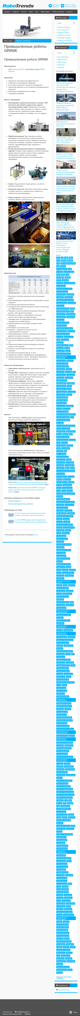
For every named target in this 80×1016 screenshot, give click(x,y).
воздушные (60, 369)
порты (68, 677)
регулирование (62, 754)
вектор (67, 348)
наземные (60, 578)
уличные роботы (62, 925)
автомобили (61, 286)
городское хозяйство (64, 389)
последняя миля (62, 680)
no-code (59, 272)
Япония (59, 973)
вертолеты (60, 351)
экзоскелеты (65, 956)
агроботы (60, 297)
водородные (61, 361)
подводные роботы (63, 660)
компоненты (69, 505)
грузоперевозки (62, 397)
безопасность (61, 326)
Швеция (69, 953)
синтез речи (61, 829)
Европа (65, 434)
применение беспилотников (62, 700)
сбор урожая (61, 812)
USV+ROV (60, 278)
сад (58, 806)
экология (69, 958)
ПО (73, 654)
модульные (61, 567)
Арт (37, 12)
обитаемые (61, 605)
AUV (58, 261)
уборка (59, 922)
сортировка (61, 843)
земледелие (61, 446)
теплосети (67, 895)
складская (70, 829)
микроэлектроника (63, 559)
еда (71, 434)
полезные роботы (63, 671)
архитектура (70, 314)
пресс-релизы (61, 691)
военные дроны (62, 364)
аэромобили (61, 317)
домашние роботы (63, 420)
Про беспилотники (70, 7)
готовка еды (61, 395)
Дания (59, 409)
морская (65, 570)
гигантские (68, 378)
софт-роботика (62, 849)
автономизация (62, 292)
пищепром (60, 654)
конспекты (68, 511)
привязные (60, 694)
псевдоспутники (62, 736)
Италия (59, 479)
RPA (63, 275)
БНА (58, 340)
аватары (65, 280)
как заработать (62, 482)
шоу (58, 956)
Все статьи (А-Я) (63, 30)
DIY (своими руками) (68, 263)
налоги (59, 585)
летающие (60, 530)
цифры (59, 947)
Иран (72, 468)
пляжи (68, 654)
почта (59, 685)
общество (60, 623)
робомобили (68, 767)
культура (66, 519)
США (69, 884)
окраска (59, 630)
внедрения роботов (63, 354)
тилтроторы (61, 906)
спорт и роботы (62, 867)
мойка (68, 567)
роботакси (60, 769)
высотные (60, 372)
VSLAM (67, 278)
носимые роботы (62, 602)
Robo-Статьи (62, 62)
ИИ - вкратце (61, 454)
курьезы (59, 522)
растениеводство (63, 751)
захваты (64, 443)
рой (70, 800)
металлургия (61, 556)
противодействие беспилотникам (63, 732)
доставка (60, 423)
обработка (69, 605)
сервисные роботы (63, 826)
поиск (73, 665)
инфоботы (60, 468)
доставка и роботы (63, 429)
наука (65, 585)
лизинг (68, 530)
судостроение (61, 884)
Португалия (61, 677)
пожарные (69, 663)
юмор (70, 970)
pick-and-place (69, 272)
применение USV (63, 697)
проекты (68, 709)
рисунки (67, 764)
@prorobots (56, 5)
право (64, 685)
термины (60, 898)
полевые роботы (62, 668)
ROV (58, 275)
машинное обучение (64, 544)
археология (61, 314)
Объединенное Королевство (62, 627)
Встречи (69, 12)
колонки (59, 496)
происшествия (62, 723)
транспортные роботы (64, 912)
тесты (59, 901)
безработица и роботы (64, 328)
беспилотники (61, 331)
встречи (68, 369)
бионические (68, 337)
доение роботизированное (66, 414)
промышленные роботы (65, 729)
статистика (60, 875)
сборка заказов (62, 815)
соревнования (62, 840)
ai (62, 258)
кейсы (59, 488)
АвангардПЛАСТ (18, 69)
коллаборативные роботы (65, 494)
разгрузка (60, 746)
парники (59, 646)
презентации (61, 688)
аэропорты (70, 317)
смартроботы (61, 837)
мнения (59, 561)
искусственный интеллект (65, 471)
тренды (59, 915)
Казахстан (67, 479)
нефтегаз (69, 591)
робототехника (62, 772)
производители (62, 712)
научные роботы (62, 588)
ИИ (65, 451)
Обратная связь (64, 990)
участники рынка (62, 927)
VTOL (59, 280)
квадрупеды (67, 485)
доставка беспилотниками (66, 426)
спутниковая (61, 870)
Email (69, 977)
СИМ (73, 826)
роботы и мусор (62, 784)
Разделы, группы (63, 32)
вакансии (60, 348)
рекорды (60, 764)
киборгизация (67, 488)
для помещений (62, 412)
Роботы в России (58, 12)
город (69, 386)
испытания (60, 474)
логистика (65, 533)
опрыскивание (62, 637)
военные (70, 361)
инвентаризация (62, 457)
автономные (61, 294)
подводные (60, 657)
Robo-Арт (61, 67)
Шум (30, 12)
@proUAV (55, 7)
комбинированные (63, 499)
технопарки (61, 904)
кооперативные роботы (65, 516)
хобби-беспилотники (64, 942)
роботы (59, 778)
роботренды (70, 775)
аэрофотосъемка (63, 323)
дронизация (61, 431)
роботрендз (61, 775)
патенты (59, 648)
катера (59, 485)
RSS (65, 977)
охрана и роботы (62, 643)
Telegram (59, 978)
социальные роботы (64, 858)
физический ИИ (62, 930)
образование (61, 608)
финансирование (63, 933)
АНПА (72, 309)
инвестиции (61, 460)
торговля (60, 909)
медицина (60, 547)
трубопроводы (68, 915)
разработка (69, 746)
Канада (71, 482)
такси (59, 887)
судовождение (62, 881)
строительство (62, 878)
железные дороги (63, 437)
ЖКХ (58, 443)
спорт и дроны (62, 864)
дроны (59, 434)
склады (59, 832)
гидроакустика (62, 381)
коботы (69, 491)
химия (67, 939)
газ (74, 372)
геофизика (70, 375)
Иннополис (60, 463)
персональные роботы (64, 651)
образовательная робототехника (63, 611)
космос (59, 519)
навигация (60, 576)
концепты (71, 513)
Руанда (70, 803)
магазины (60, 542)
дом (72, 417)
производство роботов (64, 720)
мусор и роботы (68, 573)
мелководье (61, 553)
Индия (68, 460)
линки (59, 533)
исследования (62, 477)
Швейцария (61, 953)
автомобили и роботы (64, 289)
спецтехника (61, 861)
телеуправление (62, 892)
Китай (64, 491)
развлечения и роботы (64, 743)
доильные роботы (63, 417)
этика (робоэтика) (63, 967)
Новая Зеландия (62, 597)
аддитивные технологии (65, 300)
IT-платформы (62, 269)
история (71, 477)
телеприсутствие (62, 889)
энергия (59, 964)
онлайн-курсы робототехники (62, 633)
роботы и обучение (63, 786)
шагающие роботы (63, 950)
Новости (15, 12)
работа (71, 736)
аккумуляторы (61, 303)
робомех (60, 767)
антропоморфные (63, 311)
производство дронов (64, 718)
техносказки (70, 904)
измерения (65, 448)
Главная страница (64, 27)
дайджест (69, 406)
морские (72, 570)
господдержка (61, 392)
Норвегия (60, 599)
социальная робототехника (62, 852)
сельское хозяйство (63, 820)
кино (58, 491)
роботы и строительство (65, 792)
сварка (71, 815)
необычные (61, 591)
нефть (59, 594)
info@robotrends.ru (23, 1012)
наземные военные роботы (63, 582)
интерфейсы (69, 465)
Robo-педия (45, 12)
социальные (61, 855)
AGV (58, 258)
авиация (60, 283)
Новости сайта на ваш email (12, 1014)
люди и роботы (62, 539)
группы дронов (62, 400)
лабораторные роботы (64, 525)
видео (68, 351)
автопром (70, 294)
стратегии (69, 875)
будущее (60, 343)
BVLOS (63, 261)
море (58, 570)
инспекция (69, 463)
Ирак (67, 468)
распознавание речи (64, 748)
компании (60, 505)
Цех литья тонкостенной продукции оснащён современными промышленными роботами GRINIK (27, 483)
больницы (64, 340)
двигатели (66, 409)
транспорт (68, 909)
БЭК (71, 345)
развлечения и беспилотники (62, 739)
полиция (60, 674)
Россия (59, 803)
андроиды (60, 306)
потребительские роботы (65, 682)
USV (67, 275)
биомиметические (63, 334)
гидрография (61, 383)
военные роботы (62, 366)
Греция (69, 395)
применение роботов (64, 706)
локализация (61, 536)
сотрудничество (62, 846)
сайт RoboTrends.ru (63, 809)
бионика (59, 337)
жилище (72, 440)
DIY (58, 263)
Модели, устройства (23, 41)
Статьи (24, 12)
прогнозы (60, 709)
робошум (60, 800)
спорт (69, 861)
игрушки (69, 446)
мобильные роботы (63, 564)
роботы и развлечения (64, 789)
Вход (75, 1012)
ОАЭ (71, 602)
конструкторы (61, 513)
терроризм (68, 898)
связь (59, 817)
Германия (60, 378)
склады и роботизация (64, 834)
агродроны (68, 297)
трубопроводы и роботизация (62, 918)
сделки (64, 817)
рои (66, 800)
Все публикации (63, 57)
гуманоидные (61, 403)
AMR (66, 258)
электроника (61, 961)
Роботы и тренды (70, 5)
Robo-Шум (61, 65)
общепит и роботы (63, 621)
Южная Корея (61, 970)
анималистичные (63, 309)
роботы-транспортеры (64, 798)
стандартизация (62, 872)
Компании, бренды (64, 38)
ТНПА (68, 906)
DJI (58, 266)
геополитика (61, 375)
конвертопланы (62, 508)
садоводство (65, 806)
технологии (66, 901)
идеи (58, 448)
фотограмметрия (63, 936)
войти (36, 535)
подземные (61, 663)
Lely (69, 269)
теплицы (60, 895)
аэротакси (60, 320)
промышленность (63, 726)
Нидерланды (67, 594)
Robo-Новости (62, 59)
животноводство (62, 440)
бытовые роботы (62, 345)
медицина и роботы (63, 550)
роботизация (70, 769)
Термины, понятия (64, 35)
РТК (64, 803)
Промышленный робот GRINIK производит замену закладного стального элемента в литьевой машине (26, 489)
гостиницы (71, 392)
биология (71, 331)
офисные (71, 637)
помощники (68, 674)
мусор (59, 573)
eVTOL (63, 266)
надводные (69, 576)
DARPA (70, 261)
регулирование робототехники (62, 760)
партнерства (68, 646)
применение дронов (64, 703)
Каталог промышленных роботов (20, 504)
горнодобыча (61, 386)
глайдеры (71, 383)
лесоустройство (68, 528)
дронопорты (71, 431)
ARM (70, 258)
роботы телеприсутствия (65, 795)
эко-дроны (60, 958)
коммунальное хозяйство (65, 502)
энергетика (70, 961)
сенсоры (60, 823)
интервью (60, 465)
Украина (66, 922)
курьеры (67, 522)
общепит (60, 618)
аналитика (71, 303)
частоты (66, 947)
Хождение (69, 944)
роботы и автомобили (64, 781)
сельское (72, 817)
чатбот (72, 947)
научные (72, 585)
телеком (65, 887)
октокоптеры (68, 630)
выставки (68, 372)
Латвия (59, 528)
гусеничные (61, 406)
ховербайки (61, 944)
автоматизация (69, 283)
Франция (60, 939)
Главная (7, 12)
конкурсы (60, 511)
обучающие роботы (63, 615)
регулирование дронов (64, 757)
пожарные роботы (63, 665)
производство (61, 715)
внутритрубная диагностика (62, 357)
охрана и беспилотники (65, 640)
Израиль (60, 451)
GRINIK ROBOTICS (14, 501)
